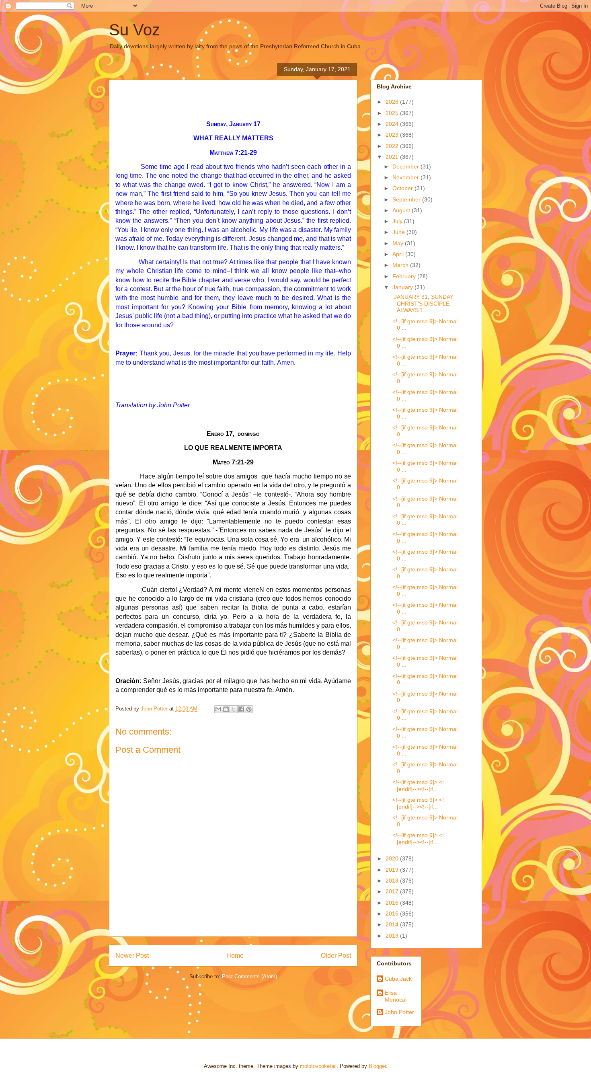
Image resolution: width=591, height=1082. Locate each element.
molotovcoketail (318, 1066)
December (406, 166)
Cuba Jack (398, 978)
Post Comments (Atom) (249, 976)
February (404, 276)
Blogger (377, 1066)
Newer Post (132, 955)
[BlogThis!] (226, 709)
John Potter (399, 1012)
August (402, 210)
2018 (393, 880)
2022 (393, 146)
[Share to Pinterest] (249, 709)
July (398, 221)
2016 (393, 902)
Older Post (336, 955)
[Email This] (218, 709)
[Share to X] (234, 709)
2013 (393, 935)
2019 (393, 869)
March (401, 265)
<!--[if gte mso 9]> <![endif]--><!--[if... (417, 785)
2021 (393, 157)
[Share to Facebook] (241, 709)
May (398, 243)
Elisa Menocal (395, 996)
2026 (393, 102)
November (406, 177)
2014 (393, 924)
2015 (393, 913)
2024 (393, 124)
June (399, 232)
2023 (393, 134)
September (407, 199)
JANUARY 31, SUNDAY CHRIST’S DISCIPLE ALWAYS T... (422, 304)
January (403, 287)
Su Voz (134, 30)
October (403, 188)
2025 (393, 113)
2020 (393, 858)
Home (235, 955)
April (398, 254)
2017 (393, 891)
